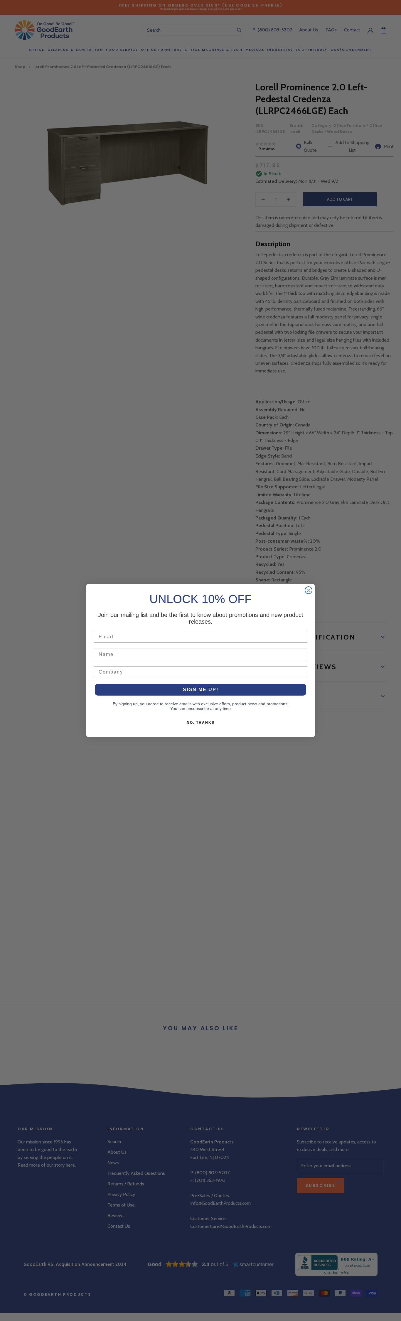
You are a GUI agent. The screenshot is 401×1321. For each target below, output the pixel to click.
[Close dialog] (308, 590)
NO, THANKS (201, 723)
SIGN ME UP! (200, 689)
